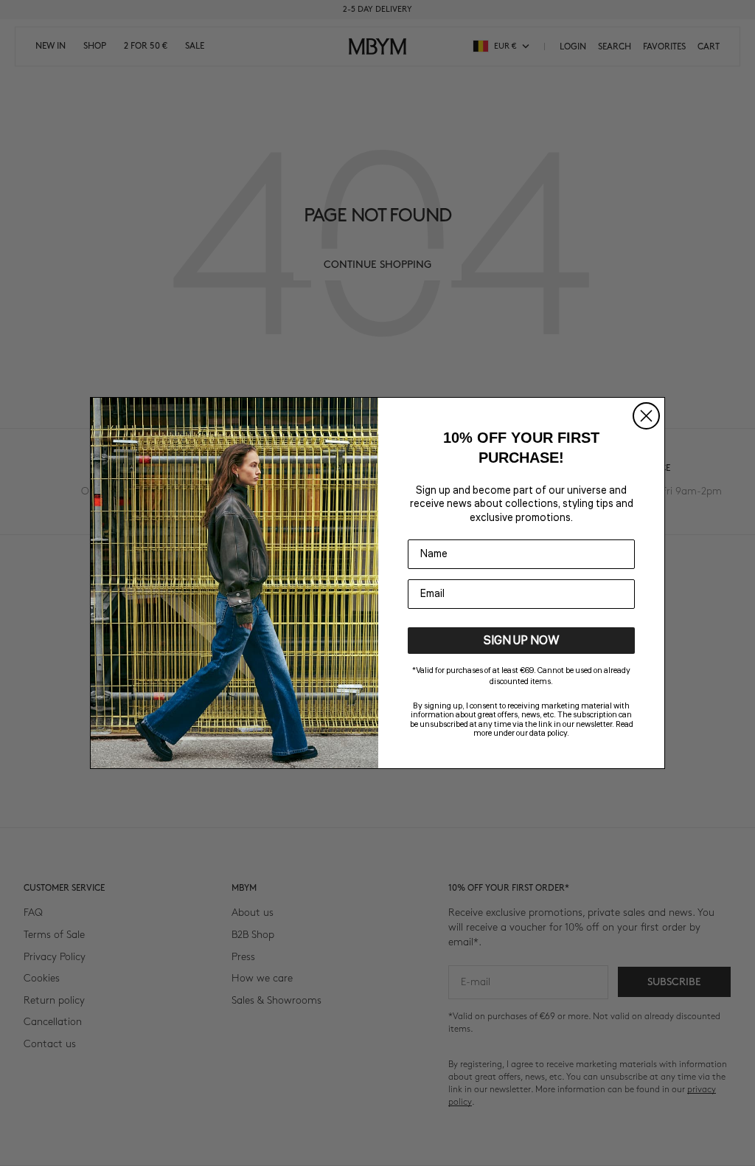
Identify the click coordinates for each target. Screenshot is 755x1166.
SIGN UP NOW (522, 640)
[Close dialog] (646, 416)
